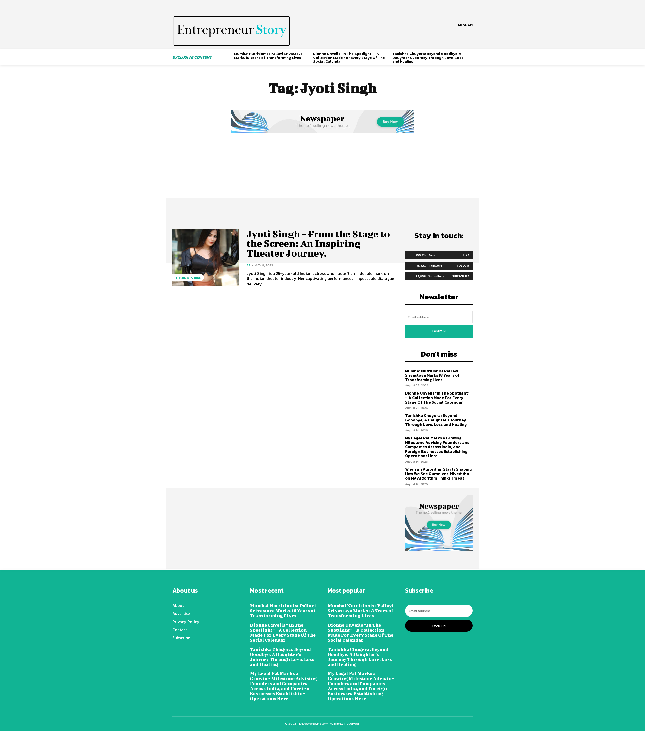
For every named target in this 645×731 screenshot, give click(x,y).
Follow (463, 266)
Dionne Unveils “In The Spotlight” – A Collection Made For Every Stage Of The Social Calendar (349, 57)
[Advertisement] (322, 172)
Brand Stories (188, 277)
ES (248, 265)
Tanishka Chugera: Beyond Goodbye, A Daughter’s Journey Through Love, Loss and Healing (427, 57)
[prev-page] (228, 56)
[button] (465, 24)
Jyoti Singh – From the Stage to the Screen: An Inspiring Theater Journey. (318, 243)
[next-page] (471, 56)
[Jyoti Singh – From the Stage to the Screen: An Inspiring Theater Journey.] (205, 257)
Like (466, 255)
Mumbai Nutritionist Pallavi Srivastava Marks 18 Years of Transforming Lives (268, 55)
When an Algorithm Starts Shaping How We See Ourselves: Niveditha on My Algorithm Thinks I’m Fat (438, 473)
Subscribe (460, 276)
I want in (439, 331)
